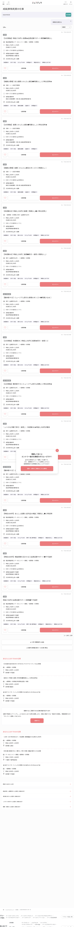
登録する (37, 720)
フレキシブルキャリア (27, 924)
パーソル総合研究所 (52, 917)
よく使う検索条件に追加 (37, 642)
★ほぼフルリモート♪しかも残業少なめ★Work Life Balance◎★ (21, 696)
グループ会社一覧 (68, 916)
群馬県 (17, 909)
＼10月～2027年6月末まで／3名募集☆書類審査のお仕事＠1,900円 (22, 741)
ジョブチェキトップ (10, 909)
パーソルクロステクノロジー (13, 917)
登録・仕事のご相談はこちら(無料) (37, 468)
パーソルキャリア (26, 917)
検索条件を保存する (57, 22)
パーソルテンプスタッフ (27, 915)
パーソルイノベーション (39, 917)
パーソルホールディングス (12, 915)
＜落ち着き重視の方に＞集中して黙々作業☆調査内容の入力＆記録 (22, 755)
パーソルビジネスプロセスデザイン (43, 915)
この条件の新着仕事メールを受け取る (37, 648)
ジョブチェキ (34, 922)
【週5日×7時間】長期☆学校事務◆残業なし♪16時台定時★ (20, 682)
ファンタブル (43, 922)
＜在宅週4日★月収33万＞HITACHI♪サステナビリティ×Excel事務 (22, 668)
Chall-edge (37, 924)
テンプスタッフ (25, 922)
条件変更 (68, 14)
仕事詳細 (23, 68)
